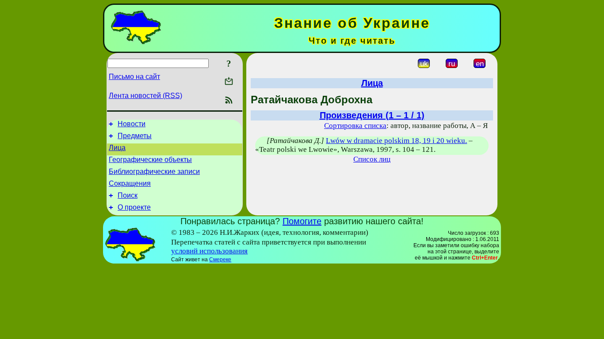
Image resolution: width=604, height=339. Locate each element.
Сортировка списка (355, 125)
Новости (131, 124)
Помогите (302, 221)
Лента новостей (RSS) (145, 95)
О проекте (134, 207)
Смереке (220, 259)
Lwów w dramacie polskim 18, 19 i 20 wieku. (396, 140)
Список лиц (371, 159)
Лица (117, 147)
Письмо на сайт (134, 76)
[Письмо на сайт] (229, 82)
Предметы (135, 135)
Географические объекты (150, 159)
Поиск (128, 195)
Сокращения (130, 183)
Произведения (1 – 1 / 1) (372, 115)
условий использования (209, 251)
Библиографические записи (154, 171)
